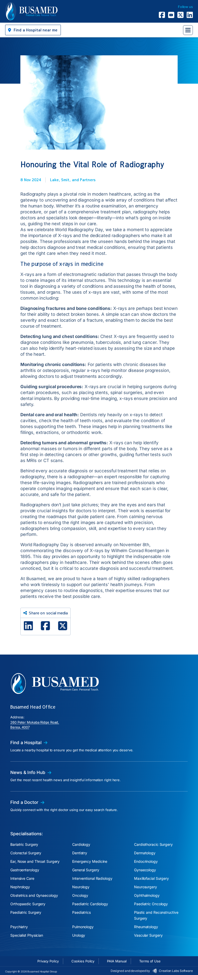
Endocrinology (146, 861)
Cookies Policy (83, 961)
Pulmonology (83, 927)
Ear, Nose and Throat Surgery (35, 861)
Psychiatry (19, 927)
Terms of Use (150, 961)
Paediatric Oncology (151, 904)
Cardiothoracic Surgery (153, 844)
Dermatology (144, 853)
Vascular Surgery (148, 935)
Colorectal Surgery (25, 853)
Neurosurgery (145, 887)
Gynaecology (145, 870)
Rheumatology (146, 927)
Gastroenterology (24, 870)
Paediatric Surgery (25, 912)
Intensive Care (22, 878)
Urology (78, 935)
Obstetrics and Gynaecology (34, 895)
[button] (33, 30)
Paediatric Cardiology (90, 904)
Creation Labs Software (176, 971)
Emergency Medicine (89, 861)
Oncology (80, 895)
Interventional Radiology (92, 878)
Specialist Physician (26, 935)
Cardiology (81, 844)
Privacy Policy (48, 961)
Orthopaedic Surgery (27, 904)
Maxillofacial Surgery (151, 878)
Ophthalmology (147, 895)
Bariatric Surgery (24, 844)
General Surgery (85, 870)
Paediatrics (81, 912)
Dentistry (79, 853)
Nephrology (20, 887)
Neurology (80, 887)
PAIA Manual (117, 961)
